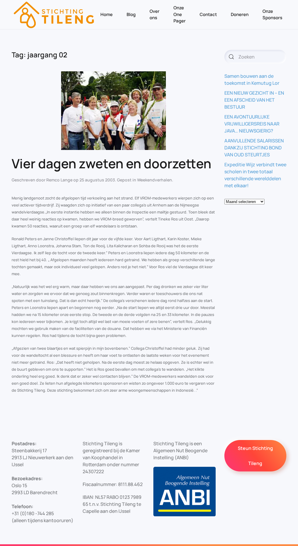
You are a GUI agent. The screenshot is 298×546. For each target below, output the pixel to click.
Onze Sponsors (272, 14)
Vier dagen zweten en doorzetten (111, 163)
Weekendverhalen (154, 180)
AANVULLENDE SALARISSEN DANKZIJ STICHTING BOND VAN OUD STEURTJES (254, 147)
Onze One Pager (179, 14)
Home (106, 14)
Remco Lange (59, 180)
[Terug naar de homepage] (54, 14)
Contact (208, 14)
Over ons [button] (154, 14)
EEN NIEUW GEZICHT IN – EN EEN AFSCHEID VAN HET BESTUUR (254, 100)
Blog (131, 14)
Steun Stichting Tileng (255, 456)
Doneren (240, 14)
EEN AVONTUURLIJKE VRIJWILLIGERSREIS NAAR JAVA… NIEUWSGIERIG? (251, 124)
